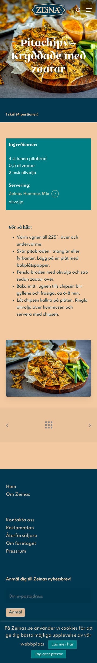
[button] (89, 10)
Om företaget (21, 543)
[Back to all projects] (48, 423)
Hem (11, 486)
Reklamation (20, 528)
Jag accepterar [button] (48, 654)
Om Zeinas (18, 494)
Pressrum (16, 551)
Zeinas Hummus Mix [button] (29, 194)
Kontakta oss (20, 520)
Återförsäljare (21, 535)
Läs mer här (62, 644)
